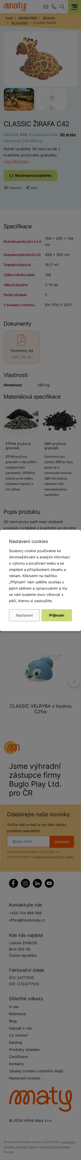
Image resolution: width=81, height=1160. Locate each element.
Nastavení (24, 615)
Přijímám (56, 615)
